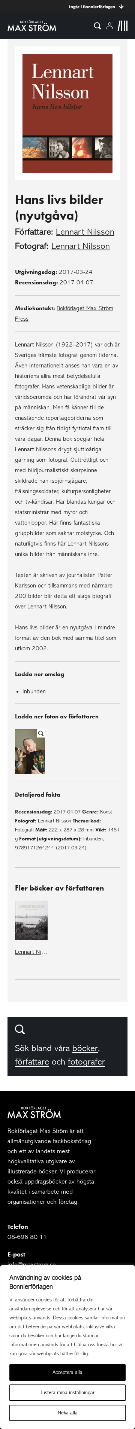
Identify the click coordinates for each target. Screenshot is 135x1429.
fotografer (86, 1062)
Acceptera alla (67, 1372)
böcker (85, 1048)
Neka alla (68, 1413)
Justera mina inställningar (67, 1392)
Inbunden (34, 691)
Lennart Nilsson (85, 232)
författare (32, 1062)
